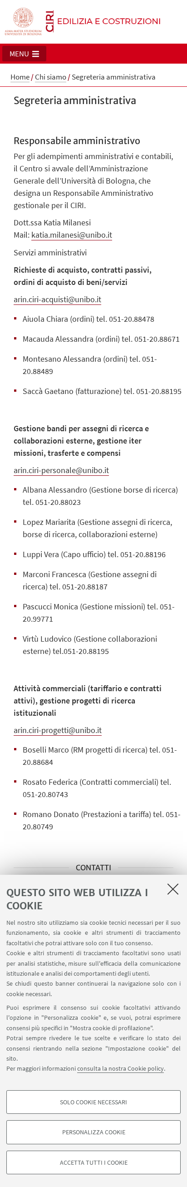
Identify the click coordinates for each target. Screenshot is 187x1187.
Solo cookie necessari (93, 1102)
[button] (24, 53)
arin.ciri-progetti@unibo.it (58, 730)
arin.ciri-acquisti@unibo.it (57, 299)
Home (20, 77)
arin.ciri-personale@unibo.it (61, 470)
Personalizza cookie (93, 1132)
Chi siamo (50, 77)
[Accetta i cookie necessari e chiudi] (173, 889)
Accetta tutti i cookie (94, 1162)
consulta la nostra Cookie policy (120, 1068)
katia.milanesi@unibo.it (71, 234)
